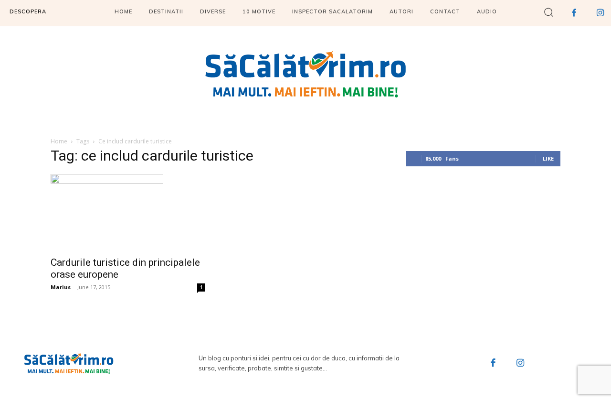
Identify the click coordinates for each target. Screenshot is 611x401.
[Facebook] (493, 363)
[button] (549, 12)
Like (548, 158)
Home (59, 141)
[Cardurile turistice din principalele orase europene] (128, 212)
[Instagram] (520, 363)
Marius (61, 287)
